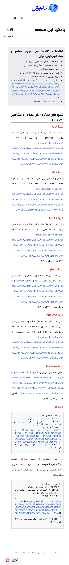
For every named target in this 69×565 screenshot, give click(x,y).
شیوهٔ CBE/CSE (55, 316)
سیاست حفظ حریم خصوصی (54, 552)
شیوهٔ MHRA (56, 218)
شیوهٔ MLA (58, 173)
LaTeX (24, 459)
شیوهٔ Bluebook (55, 367)
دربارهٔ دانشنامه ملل (34, 552)
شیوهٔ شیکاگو (57, 270)
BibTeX (59, 407)
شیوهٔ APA (58, 127)
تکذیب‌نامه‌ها (20, 552)
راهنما (6, 29)
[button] (63, 7)
